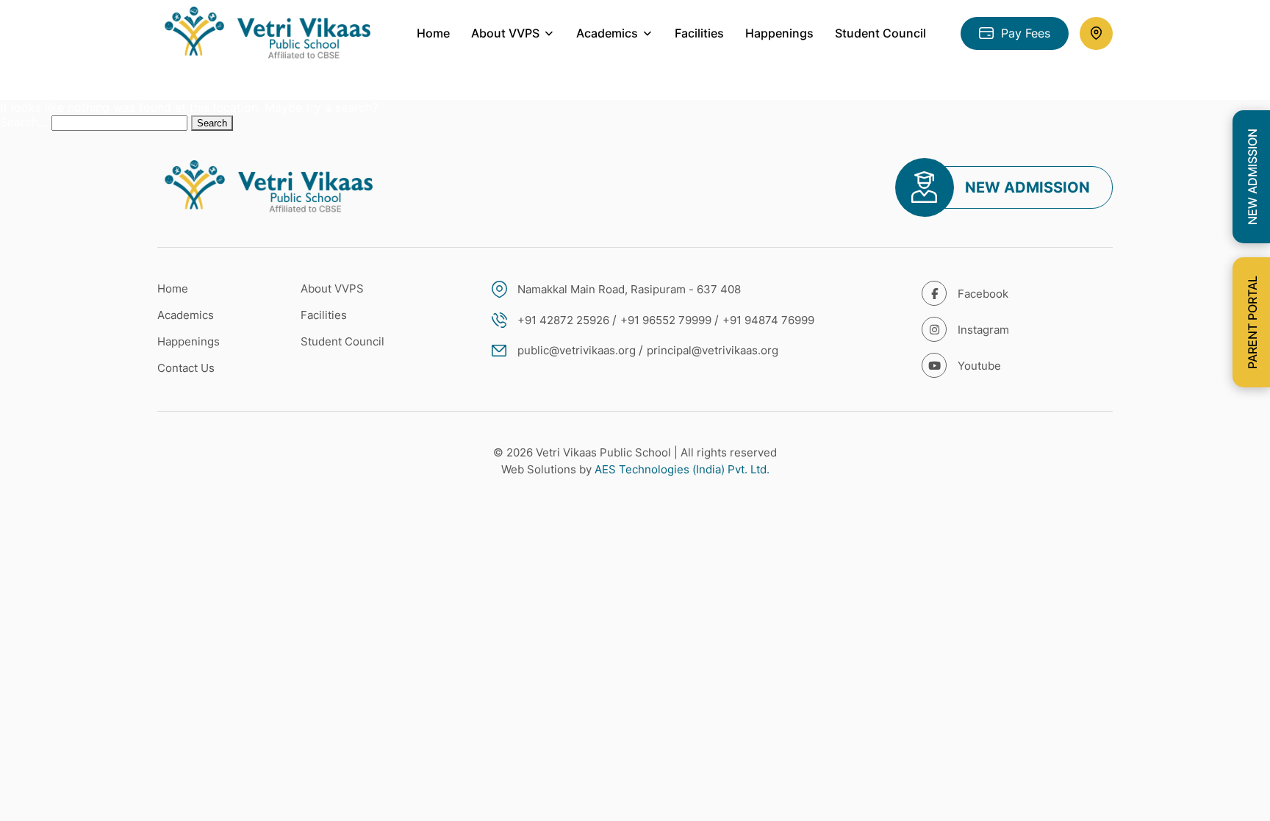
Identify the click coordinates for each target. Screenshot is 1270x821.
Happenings (779, 33)
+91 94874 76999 (768, 320)
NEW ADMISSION (1252, 177)
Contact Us (186, 368)
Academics (185, 315)
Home (433, 33)
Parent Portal (1252, 322)
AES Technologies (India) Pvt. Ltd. (682, 469)
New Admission (1027, 187)
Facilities (699, 33)
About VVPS (332, 288)
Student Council (880, 33)
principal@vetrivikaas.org (712, 350)
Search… (24, 122)
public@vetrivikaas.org (576, 350)
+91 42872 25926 (563, 320)
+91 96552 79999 (665, 320)
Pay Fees (1025, 33)
